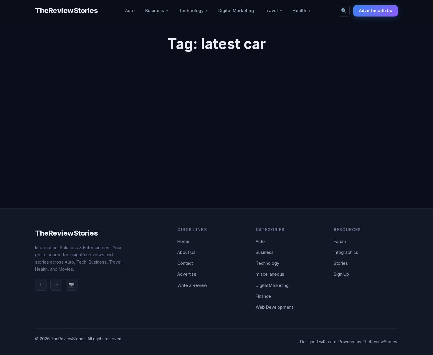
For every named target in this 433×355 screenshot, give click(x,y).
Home (183, 241)
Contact (185, 263)
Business (154, 10)
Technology (191, 10)
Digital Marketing (236, 10)
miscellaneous (270, 274)
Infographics (346, 252)
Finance (263, 296)
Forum (340, 241)
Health (299, 10)
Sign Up (341, 274)
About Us (186, 252)
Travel (271, 10)
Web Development (274, 307)
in (56, 284)
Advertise (186, 274)
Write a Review (192, 285)
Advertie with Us (375, 10)
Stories (341, 263)
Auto (130, 10)
